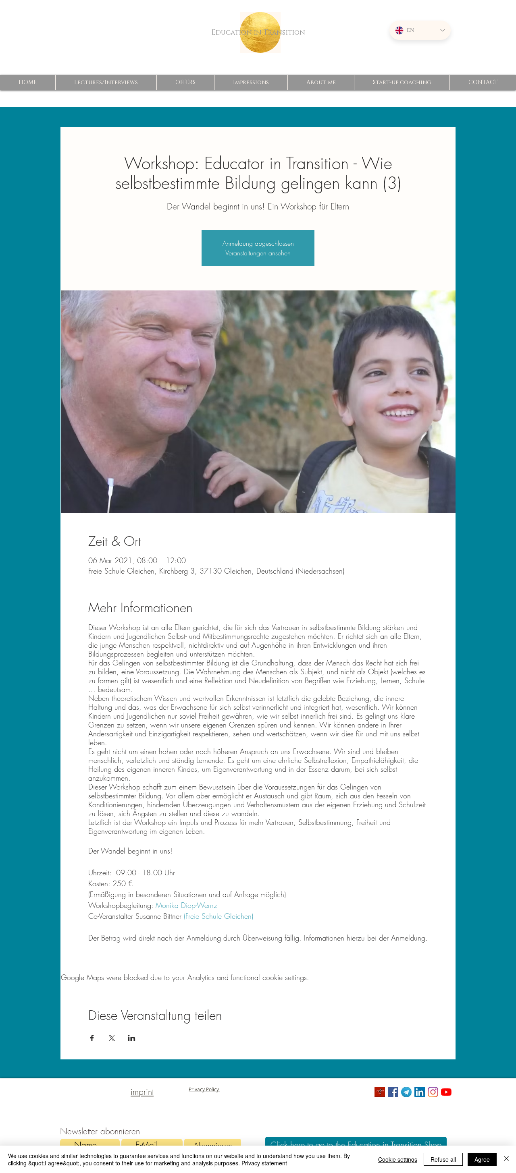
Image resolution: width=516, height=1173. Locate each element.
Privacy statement (264, 1163)
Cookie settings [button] (397, 1159)
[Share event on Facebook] (92, 1038)
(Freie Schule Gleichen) (218, 916)
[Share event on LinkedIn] (131, 1038)
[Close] (506, 1159)
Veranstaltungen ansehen (258, 253)
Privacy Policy (204, 1089)
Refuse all (443, 1159)
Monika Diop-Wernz (185, 905)
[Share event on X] (112, 1038)
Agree (482, 1159)
